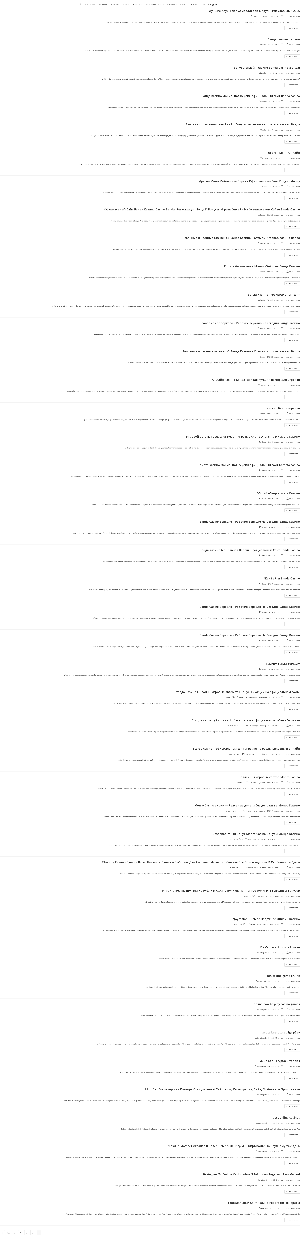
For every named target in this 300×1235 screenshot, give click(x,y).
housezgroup (211, 4)
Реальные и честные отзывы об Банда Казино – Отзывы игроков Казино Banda (241, 238)
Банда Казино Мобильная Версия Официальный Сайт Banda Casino (250, 550)
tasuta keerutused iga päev (280, 1032)
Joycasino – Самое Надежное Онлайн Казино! (266, 919)
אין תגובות (226, 697)
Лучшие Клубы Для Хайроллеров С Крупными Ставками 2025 (254, 11)
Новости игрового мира (256, 868)
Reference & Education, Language (252, 697)
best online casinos (286, 1117)
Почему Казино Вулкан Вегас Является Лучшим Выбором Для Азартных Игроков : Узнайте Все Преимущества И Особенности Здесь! (201, 862)
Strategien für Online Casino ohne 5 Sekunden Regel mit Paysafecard (251, 1174)
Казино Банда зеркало (283, 408)
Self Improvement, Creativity (254, 811)
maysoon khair (294, 16)
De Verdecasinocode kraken (280, 947)
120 (8, 1232)
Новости (263, 896)
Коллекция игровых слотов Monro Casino (269, 777)
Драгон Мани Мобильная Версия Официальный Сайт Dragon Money (249, 181)
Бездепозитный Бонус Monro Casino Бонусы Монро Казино (256, 834)
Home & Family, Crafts (259, 924)
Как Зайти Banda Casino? (282, 578)
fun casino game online (283, 976)
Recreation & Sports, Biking (255, 754)
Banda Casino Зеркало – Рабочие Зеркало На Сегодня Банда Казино (250, 521)
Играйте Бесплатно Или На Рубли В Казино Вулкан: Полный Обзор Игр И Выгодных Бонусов (231, 890)
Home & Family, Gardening (255, 726)
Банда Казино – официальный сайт (274, 294)
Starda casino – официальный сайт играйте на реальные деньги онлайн (246, 748)
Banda (263, 45)
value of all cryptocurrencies (280, 1061)
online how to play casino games (277, 1004)
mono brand (265, 1208)
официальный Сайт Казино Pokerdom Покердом (264, 1203)
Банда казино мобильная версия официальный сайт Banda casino (251, 96)
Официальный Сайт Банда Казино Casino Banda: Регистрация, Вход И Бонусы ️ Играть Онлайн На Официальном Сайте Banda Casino (202, 209)
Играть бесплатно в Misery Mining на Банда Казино (262, 266)
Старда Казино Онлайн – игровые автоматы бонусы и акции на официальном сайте (237, 692)
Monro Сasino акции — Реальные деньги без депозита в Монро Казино (247, 805)
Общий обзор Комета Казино (278, 493)
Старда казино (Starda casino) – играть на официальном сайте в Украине (246, 720)
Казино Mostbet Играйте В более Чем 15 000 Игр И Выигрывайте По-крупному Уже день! (234, 1146)
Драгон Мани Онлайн (284, 153)
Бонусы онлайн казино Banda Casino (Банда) (267, 67)
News (264, 158)
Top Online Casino (260, 16)
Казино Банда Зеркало (283, 663)
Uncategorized (259, 782)
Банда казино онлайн (284, 39)
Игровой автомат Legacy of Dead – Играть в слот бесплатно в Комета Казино (243, 436)
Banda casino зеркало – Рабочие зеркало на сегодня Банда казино (250, 323)
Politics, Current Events (256, 839)
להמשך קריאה (291, 28)
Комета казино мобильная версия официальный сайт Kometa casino (249, 465)
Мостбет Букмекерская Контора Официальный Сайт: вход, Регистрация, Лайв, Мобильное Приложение (222, 1089)
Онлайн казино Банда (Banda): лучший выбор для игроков (256, 380)
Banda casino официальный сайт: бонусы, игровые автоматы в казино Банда (242, 124)
